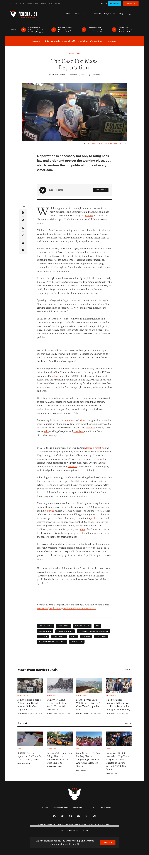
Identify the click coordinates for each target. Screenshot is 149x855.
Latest (22, 723)
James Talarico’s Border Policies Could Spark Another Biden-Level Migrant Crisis (29, 704)
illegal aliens (45, 631)
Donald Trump (63, 626)
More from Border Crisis (37, 670)
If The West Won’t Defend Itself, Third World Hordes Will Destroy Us (57, 704)
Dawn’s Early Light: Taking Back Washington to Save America (66, 608)
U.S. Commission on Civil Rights (52, 642)
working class (77, 642)
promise (89, 215)
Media (73, 636)
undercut (90, 427)
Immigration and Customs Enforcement (93, 631)
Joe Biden (43, 636)
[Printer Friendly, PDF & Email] (23, 250)
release (55, 376)
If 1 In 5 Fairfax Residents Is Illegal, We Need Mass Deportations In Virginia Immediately (118, 704)
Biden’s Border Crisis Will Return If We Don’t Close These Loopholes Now (88, 704)
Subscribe (131, 3)
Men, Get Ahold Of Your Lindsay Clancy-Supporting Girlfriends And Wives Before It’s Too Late (88, 760)
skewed (50, 510)
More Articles (101, 190)
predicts (94, 518)
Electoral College (82, 626)
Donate (116, 3)
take (46, 431)
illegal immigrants (65, 631)
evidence (83, 420)
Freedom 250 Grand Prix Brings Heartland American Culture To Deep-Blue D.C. (59, 758)
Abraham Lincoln (45, 626)
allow (82, 529)
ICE (97, 626)
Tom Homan (86, 636)
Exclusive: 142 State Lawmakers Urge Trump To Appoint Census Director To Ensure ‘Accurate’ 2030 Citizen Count (118, 761)
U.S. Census (101, 636)
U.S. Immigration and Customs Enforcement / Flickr (107, 143)
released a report (92, 447)
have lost (72, 466)
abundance (70, 420)
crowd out (78, 431)
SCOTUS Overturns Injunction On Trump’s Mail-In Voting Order (29, 756)
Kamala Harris (59, 636)
